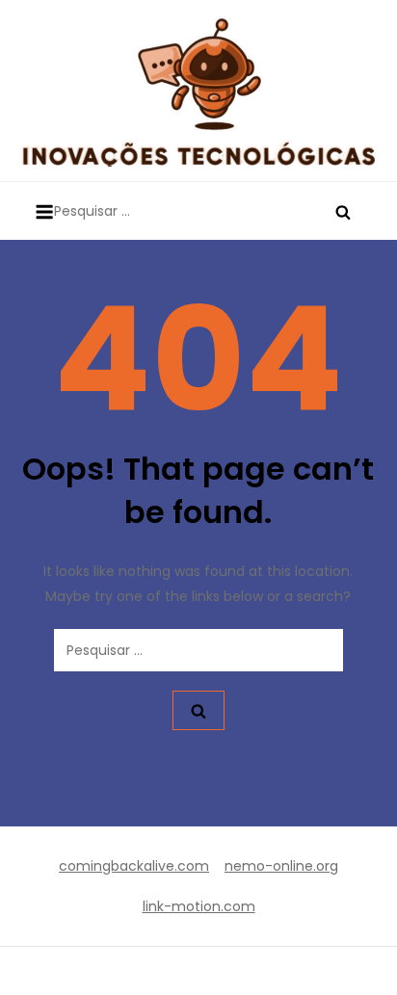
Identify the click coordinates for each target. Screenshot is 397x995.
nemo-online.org (281, 866)
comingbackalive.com (134, 866)
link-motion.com (199, 906)
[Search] (343, 211)
